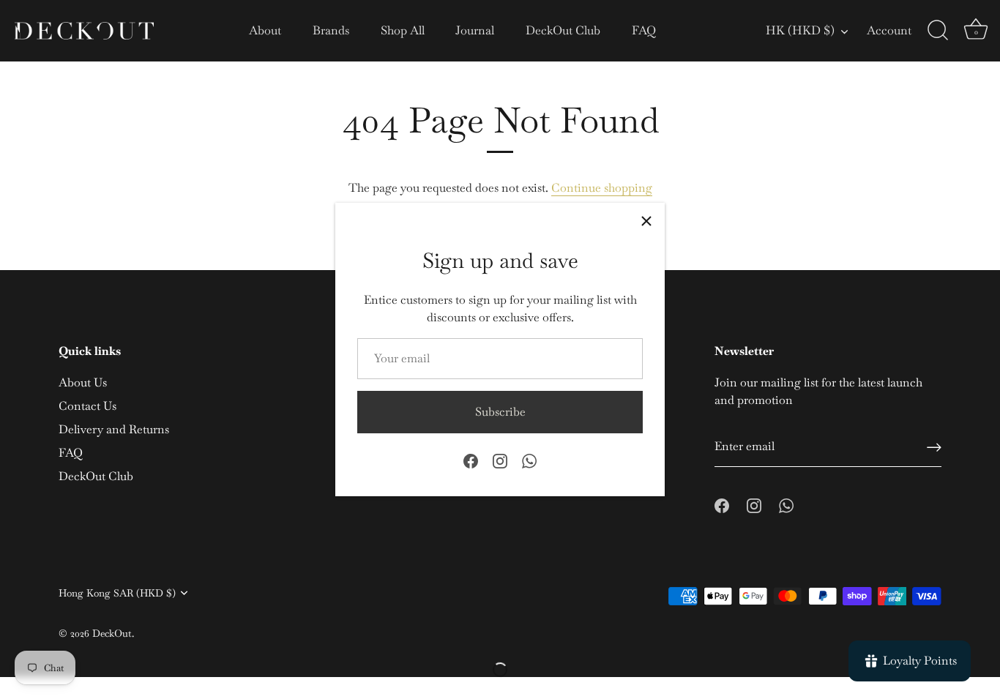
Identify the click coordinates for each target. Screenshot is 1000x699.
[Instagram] (500, 459)
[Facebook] (470, 459)
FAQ (644, 30)
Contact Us (87, 406)
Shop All (403, 30)
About (265, 30)
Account (889, 30)
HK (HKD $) (800, 30)
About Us (83, 382)
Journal (474, 30)
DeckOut (112, 633)
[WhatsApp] (529, 459)
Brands (331, 30)
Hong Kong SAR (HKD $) (117, 593)
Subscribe (500, 411)
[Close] (646, 221)
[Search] (938, 31)
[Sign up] (934, 447)
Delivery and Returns (114, 429)
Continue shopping (601, 187)
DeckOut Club (563, 30)
